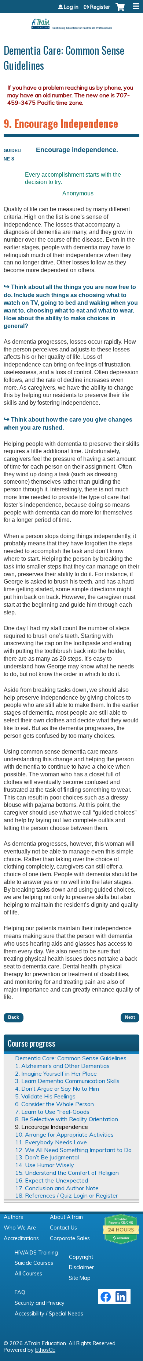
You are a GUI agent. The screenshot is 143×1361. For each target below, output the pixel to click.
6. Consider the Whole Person (54, 1104)
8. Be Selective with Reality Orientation (66, 1119)
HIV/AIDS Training (36, 1252)
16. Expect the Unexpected (51, 1180)
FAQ (20, 1292)
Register (100, 7)
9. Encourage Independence (51, 1126)
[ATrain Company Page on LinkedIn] (121, 1300)
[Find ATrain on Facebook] (105, 1300)
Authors (13, 1217)
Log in (71, 7)
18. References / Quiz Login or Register (66, 1195)
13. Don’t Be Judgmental (47, 1157)
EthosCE (45, 1350)
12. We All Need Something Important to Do (73, 1150)
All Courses (28, 1273)
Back (13, 1017)
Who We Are (20, 1227)
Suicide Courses (34, 1263)
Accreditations (21, 1238)
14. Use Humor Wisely (44, 1165)
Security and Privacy (40, 1303)
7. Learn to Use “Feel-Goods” (53, 1111)
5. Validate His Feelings (45, 1096)
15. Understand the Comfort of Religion (67, 1172)
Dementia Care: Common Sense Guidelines (70, 1058)
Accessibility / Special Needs (49, 1313)
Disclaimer (81, 1267)
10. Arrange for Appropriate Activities (64, 1134)
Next (130, 1017)
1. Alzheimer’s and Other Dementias (62, 1065)
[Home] (71, 21)
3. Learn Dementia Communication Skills (67, 1080)
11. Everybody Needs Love (51, 1142)
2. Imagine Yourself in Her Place (56, 1073)
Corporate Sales (70, 1238)
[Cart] (120, 10)
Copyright (81, 1257)
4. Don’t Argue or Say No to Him (57, 1088)
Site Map (80, 1278)
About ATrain (66, 1217)
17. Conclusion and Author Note (57, 1188)
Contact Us (63, 1227)
